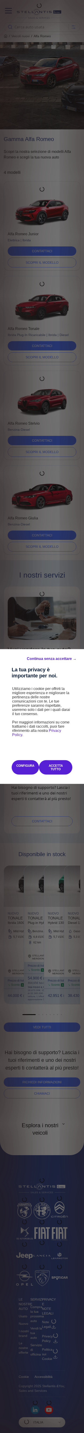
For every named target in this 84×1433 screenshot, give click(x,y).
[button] (52, 659)
